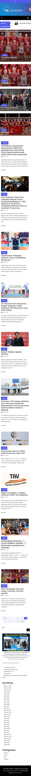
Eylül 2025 (6, 708)
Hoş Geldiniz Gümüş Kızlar (9, 107)
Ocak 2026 (6, 700)
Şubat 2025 (7, 722)
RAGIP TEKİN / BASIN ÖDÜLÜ (11, 353)
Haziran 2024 (7, 738)
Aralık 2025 (7, 702)
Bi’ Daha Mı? (7, 673)
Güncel (4, 194)
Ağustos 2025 (7, 710)
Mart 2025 (6, 720)
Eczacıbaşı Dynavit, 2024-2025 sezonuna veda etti (13, 452)
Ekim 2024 (6, 730)
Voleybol (5, 55)
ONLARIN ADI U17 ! (6, 132)
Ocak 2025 (6, 724)
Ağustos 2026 (7, 686)
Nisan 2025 (7, 718)
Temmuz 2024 (7, 736)
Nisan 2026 (7, 694)
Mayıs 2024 (7, 740)
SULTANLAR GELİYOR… (10, 58)
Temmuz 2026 (7, 688)
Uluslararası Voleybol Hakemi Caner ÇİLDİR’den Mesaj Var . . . (13, 258)
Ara (3, 627)
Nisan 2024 (7, 742)
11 (21, 618)
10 (17, 618)
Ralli (5, 757)
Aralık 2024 (7, 726)
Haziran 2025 (7, 714)
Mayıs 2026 (7, 692)
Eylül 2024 (6, 732)
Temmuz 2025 (7, 712)
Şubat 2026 (7, 698)
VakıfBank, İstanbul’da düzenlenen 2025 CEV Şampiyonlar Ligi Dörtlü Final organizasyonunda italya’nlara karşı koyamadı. (14, 150)
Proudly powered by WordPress (11, 770)
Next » (22, 621)
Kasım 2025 (7, 704)
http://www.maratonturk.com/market (16, 659)
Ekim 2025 (6, 706)
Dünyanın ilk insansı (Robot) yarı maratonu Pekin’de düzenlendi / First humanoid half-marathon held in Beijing (15, 405)
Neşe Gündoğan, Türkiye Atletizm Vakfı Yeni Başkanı (14, 494)
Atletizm (6, 753)
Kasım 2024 (7, 728)
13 (5, 621)
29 (17, 621)
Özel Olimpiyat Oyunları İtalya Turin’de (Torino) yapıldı (12, 591)
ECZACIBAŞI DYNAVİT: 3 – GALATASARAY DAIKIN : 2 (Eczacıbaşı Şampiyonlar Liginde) (14, 544)
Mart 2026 (6, 696)
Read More (3, 170)
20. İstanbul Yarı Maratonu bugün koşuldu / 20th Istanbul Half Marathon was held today (14, 307)
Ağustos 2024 (7, 734)
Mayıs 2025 (7, 716)
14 (9, 621)
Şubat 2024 (7, 744)
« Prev (4, 618)
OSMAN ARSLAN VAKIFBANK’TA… (17, 23)
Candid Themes (18, 772)
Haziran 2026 (7, 690)
